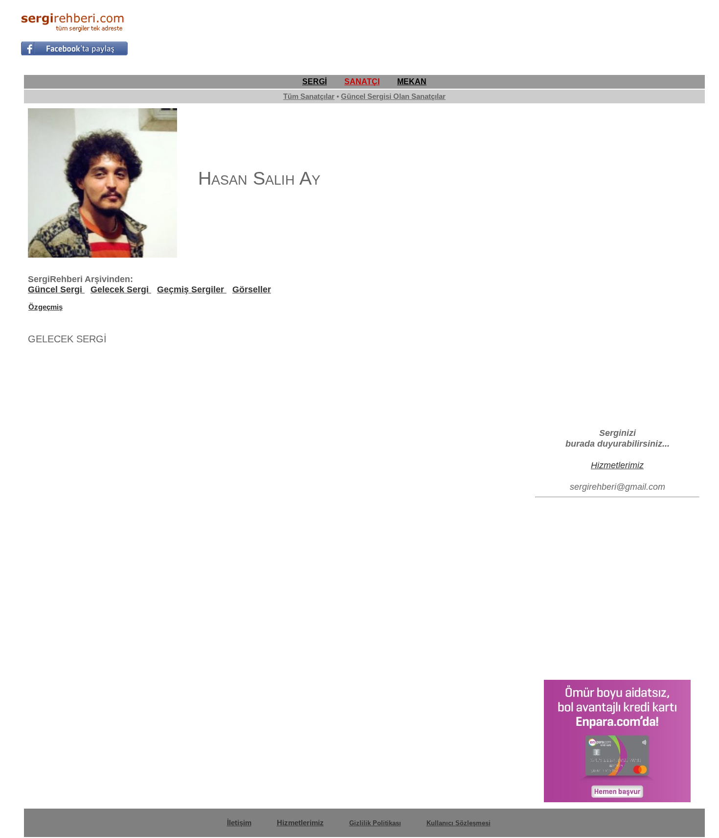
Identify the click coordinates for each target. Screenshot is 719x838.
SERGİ (314, 81)
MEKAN (412, 81)
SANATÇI (362, 81)
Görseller (251, 289)
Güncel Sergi (56, 289)
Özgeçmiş (45, 307)
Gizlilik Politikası (375, 823)
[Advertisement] (520, 32)
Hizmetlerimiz (617, 465)
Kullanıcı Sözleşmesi (459, 823)
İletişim (239, 822)
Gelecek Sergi (120, 289)
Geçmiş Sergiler (191, 289)
